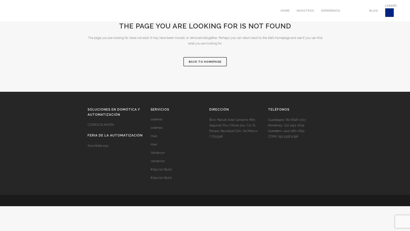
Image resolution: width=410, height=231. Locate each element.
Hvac (154, 136)
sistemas (157, 119)
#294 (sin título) (161, 169)
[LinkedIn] (389, 12)
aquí (106, 145)
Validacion (158, 152)
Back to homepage (205, 61)
